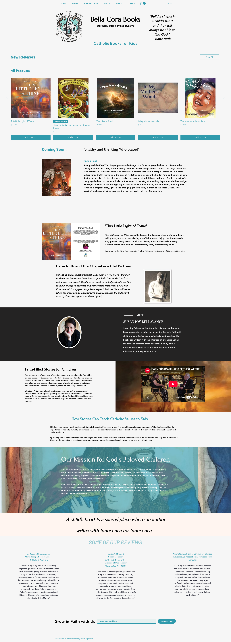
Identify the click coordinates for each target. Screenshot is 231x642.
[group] (115, 109)
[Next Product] (224, 97)
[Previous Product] (7, 97)
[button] (143, 3)
